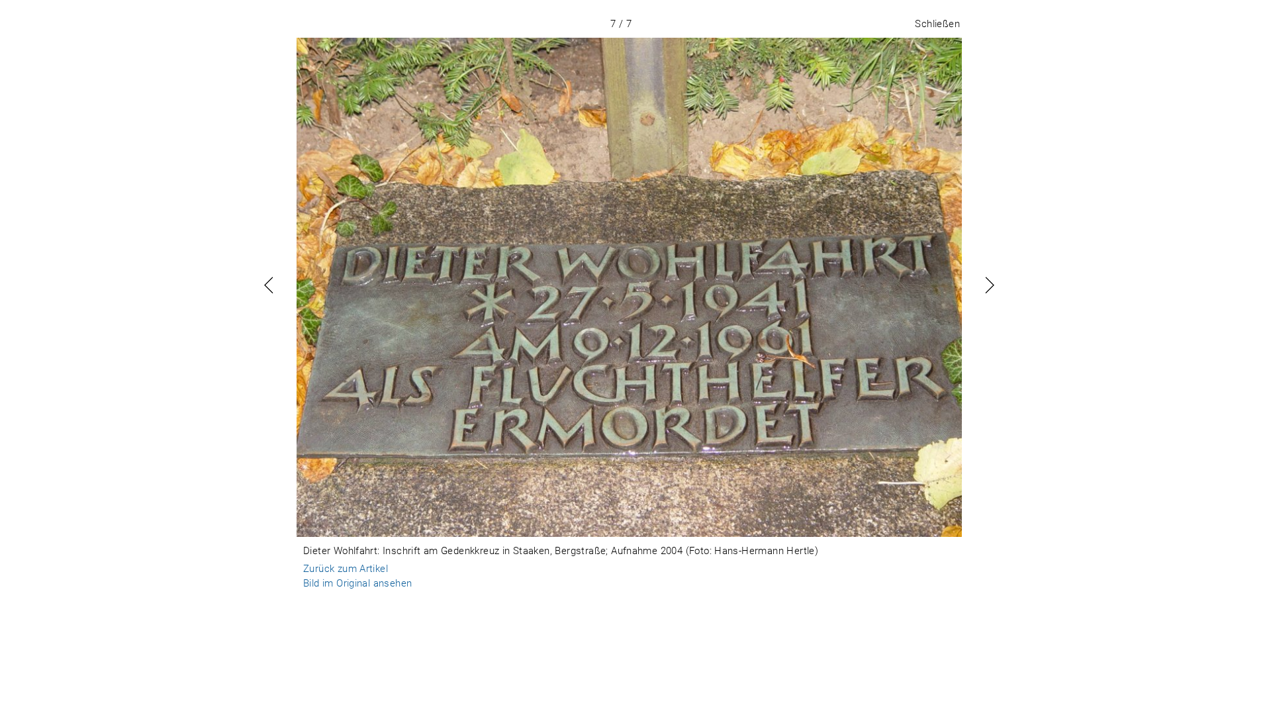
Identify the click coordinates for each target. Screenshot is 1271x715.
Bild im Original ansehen (357, 583)
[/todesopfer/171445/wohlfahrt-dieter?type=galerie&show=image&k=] (629, 287)
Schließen (937, 24)
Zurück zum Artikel (345, 569)
